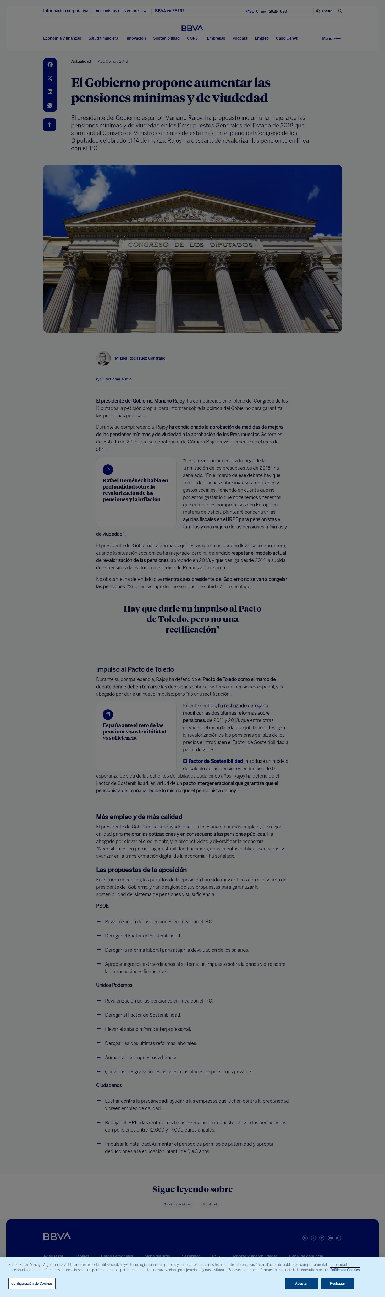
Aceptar (301, 1283)
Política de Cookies (345, 1270)
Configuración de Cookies (32, 1283)
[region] (192, 1277)
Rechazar (337, 1283)
